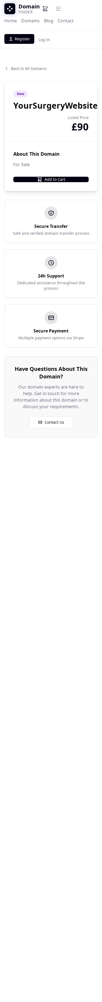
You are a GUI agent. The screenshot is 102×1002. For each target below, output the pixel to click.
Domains (30, 21)
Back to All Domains (29, 68)
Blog (48, 21)
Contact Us (54, 422)
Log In (44, 39)
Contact (66, 21)
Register (22, 38)
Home (10, 21)
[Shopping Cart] (45, 8)
